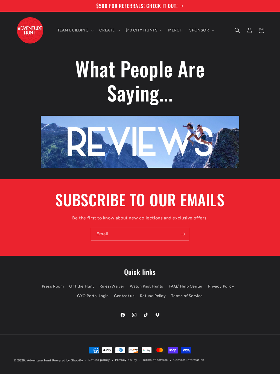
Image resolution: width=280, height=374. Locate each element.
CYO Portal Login (93, 296)
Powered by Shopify (67, 360)
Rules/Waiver (112, 286)
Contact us (124, 296)
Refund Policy (153, 296)
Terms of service (155, 360)
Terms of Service (187, 296)
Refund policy (99, 360)
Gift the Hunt (81, 286)
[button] (75, 30)
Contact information (188, 360)
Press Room (53, 286)
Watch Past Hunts (147, 286)
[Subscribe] (183, 234)
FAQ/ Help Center (186, 286)
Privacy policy (126, 360)
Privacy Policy (221, 286)
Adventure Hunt (39, 360)
